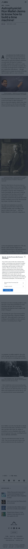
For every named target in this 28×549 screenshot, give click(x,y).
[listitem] (14, 283)
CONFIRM (8, 290)
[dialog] (14, 274)
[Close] (25, 257)
